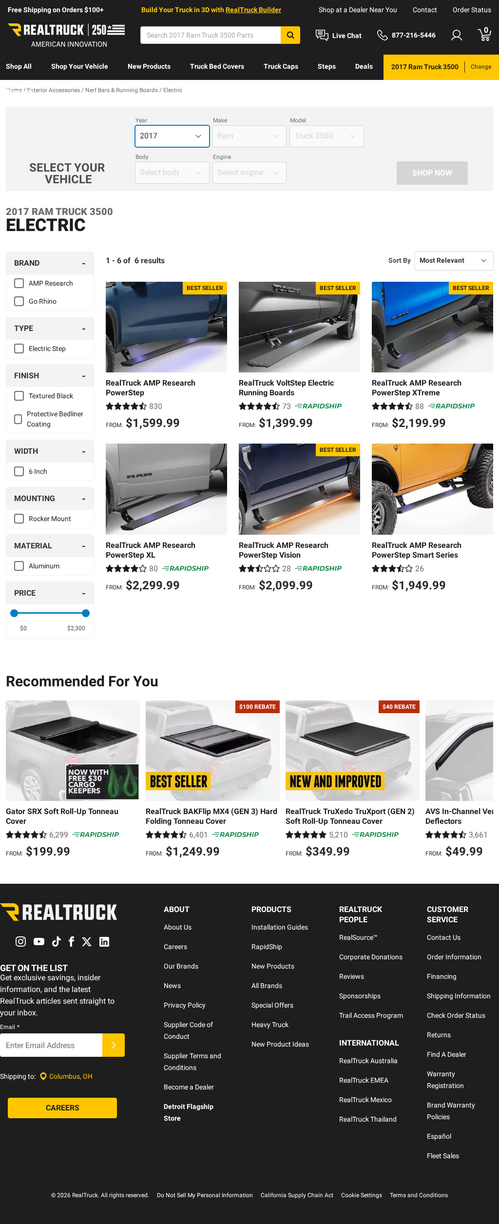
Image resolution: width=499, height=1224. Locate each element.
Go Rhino (43, 301)
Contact (425, 10)
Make (220, 120)
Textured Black (51, 396)
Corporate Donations (371, 957)
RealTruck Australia (368, 1061)
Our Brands (181, 966)
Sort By (399, 260)
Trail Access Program (371, 1015)
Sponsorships (360, 996)
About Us (178, 927)
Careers (175, 947)
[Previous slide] (15, 780)
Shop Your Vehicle (79, 66)
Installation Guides (279, 927)
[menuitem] (19, 67)
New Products (149, 66)
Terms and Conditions (419, 1195)
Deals (364, 66)
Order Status (472, 10)
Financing (442, 976)
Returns (439, 1035)
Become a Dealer (189, 1087)
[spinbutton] (23, 628)
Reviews (351, 976)
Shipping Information (459, 996)
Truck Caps (281, 66)
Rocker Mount (50, 519)
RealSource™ (358, 937)
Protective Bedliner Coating (55, 419)
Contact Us (444, 937)
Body (142, 157)
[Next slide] (483, 780)
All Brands (266, 986)
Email (9, 1027)
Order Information (454, 957)
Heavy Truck (269, 1025)
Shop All (19, 66)
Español (439, 1136)
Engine (222, 157)
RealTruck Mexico (365, 1100)
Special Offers (272, 1005)
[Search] (290, 35)
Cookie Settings (361, 1195)
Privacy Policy (185, 1005)
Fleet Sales (443, 1156)
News (172, 986)
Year (141, 120)
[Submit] (113, 1045)
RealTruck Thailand (368, 1119)
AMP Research (51, 283)
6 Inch (38, 471)
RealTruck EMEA (363, 1080)
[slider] (14, 613)
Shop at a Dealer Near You (358, 10)
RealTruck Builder (253, 10)
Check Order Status (456, 1015)
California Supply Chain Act (297, 1195)
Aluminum (44, 566)
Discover (19, 92)
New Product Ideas (280, 1044)
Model (298, 120)
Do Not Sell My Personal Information (205, 1195)
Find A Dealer (446, 1054)
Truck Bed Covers (217, 66)
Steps (327, 66)
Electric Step (47, 348)
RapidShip (266, 947)
